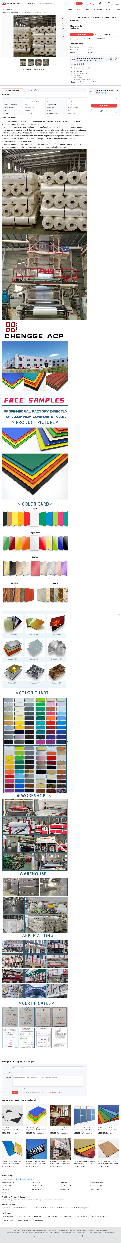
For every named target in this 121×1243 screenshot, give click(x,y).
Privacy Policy (86, 1236)
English (19, 1232)
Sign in (117, 5)
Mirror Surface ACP (65, 1186)
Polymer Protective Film (96, 1189)
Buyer (78, 9)
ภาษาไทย (89, 1232)
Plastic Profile (33, 1208)
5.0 (97, 93)
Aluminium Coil (64, 1189)
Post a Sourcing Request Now (51, 1092)
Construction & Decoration (13, 12)
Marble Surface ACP (36, 1186)
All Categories (8, 9)
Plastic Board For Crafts (63, 1208)
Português (31, 1232)
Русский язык (44, 1232)
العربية (69, 1232)
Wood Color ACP (6, 1186)
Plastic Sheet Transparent (81, 1208)
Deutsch (57, 1232)
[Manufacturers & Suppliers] (11, 4)
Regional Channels (81, 1230)
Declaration (79, 1236)
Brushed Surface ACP (96, 1186)
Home (3, 12)
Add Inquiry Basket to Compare (34, 69)
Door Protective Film (8, 1220)
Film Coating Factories (53, 1216)
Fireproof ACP (5, 1189)
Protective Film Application (99, 1216)
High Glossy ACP (65, 1183)
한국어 (74, 1232)
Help (87, 9)
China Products (26, 1230)
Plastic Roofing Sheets (47, 1208)
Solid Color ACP (35, 1183)
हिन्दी (84, 1232)
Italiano (52, 1232)
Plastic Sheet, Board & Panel (39, 12)
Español (25, 1232)
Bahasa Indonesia (109, 1232)
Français (37, 1232)
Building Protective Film (81, 1216)
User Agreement (70, 1236)
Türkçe (95, 1232)
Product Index (91, 1230)
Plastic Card (6, 1208)
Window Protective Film (24, 1220)
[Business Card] (116, 98)
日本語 (79, 1232)
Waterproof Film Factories (36, 1216)
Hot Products (17, 1230)
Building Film (21, 1216)
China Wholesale (53, 1230)
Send (15, 1092)
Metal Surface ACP (36, 1189)
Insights (105, 1230)
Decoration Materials (26, 12)
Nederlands (64, 1232)
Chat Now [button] (108, 34)
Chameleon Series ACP (8, 1183)
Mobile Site (99, 1230)
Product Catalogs (27, 1179)
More (3, 1224)
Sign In (73, 82)
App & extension (97, 9)
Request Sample (100, 39)
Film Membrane (67, 1216)
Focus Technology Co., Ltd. (48, 1236)
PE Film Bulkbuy (39, 1220)
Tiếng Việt (101, 1232)
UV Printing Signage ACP (96, 1183)
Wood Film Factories (8, 1216)
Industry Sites (72, 1230)
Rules (118, 9)
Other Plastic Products (20, 1208)
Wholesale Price (63, 1230)
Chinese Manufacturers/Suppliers (39, 1230)
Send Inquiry (82, 34)
